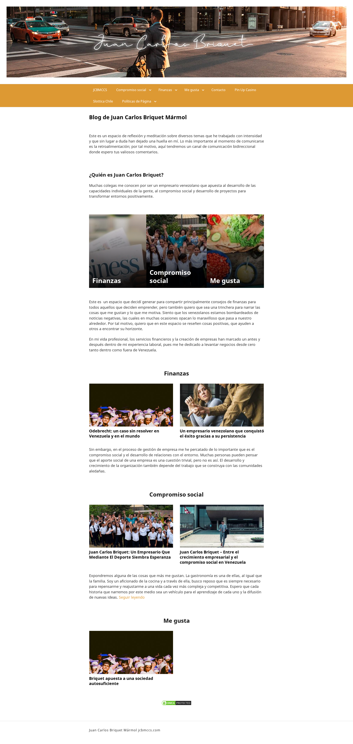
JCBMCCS (100, 90)
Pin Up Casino (245, 90)
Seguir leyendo (132, 597)
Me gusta (191, 90)
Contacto (218, 90)
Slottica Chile (103, 101)
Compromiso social (131, 90)
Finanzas (165, 90)
